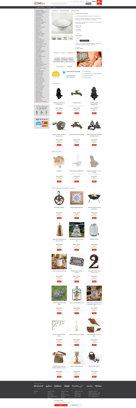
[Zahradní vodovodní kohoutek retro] (76, 133)
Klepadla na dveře (39, 52)
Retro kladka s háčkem (59, 207)
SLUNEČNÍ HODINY (40, 72)
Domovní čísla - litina (39, 17)
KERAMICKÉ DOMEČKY (40, 51)
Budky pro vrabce (39, 28)
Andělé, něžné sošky (39, 23)
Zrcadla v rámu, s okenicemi (41, 101)
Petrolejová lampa (39, 61)
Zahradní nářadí (39, 95)
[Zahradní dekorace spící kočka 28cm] (59, 301)
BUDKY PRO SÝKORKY (40, 27)
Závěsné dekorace (39, 100)
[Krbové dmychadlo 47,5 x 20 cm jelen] (94, 333)
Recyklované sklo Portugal (41, 68)
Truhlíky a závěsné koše (40, 81)
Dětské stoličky (38, 38)
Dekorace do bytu (39, 32)
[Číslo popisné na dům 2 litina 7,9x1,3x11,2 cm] (94, 269)
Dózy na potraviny (39, 45)
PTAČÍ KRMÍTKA (39, 14)
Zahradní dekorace (39, 92)
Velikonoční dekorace (40, 87)
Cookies (62, 397)
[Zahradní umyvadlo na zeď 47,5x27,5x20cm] (59, 101)
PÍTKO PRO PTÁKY (39, 20)
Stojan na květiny (39, 75)
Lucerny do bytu (39, 57)
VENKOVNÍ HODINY (40, 10)
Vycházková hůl (39, 91)
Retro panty (38, 69)
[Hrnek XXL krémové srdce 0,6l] (59, 269)
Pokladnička (59, 171)
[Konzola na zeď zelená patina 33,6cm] (59, 333)
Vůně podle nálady (39, 89)
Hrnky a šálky (38, 49)
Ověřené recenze (64, 391)
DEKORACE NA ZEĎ (40, 34)
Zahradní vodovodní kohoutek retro (76, 134)
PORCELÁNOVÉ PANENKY (41, 64)
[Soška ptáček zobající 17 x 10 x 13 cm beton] (94, 169)
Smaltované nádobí (39, 73)
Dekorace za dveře (39, 36)
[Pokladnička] (59, 169)
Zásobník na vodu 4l (94, 239)
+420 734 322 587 (76, 1)
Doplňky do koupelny (40, 41)
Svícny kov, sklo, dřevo (40, 78)
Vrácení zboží (50, 394)
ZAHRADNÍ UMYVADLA (40, 97)
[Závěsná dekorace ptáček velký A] (76, 169)
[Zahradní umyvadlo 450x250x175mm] (94, 101)
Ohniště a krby (38, 60)
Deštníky (37, 37)
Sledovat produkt (84, 40)
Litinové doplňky (39, 55)
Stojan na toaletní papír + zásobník (76, 334)
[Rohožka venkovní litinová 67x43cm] (76, 269)
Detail (59, 113)
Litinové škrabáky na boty (40, 56)
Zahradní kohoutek (77, 102)
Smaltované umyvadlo (75, 10)
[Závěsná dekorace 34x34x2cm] (76, 206)
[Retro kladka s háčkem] (59, 206)
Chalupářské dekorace (40, 50)
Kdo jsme (49, 397)
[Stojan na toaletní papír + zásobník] (76, 333)
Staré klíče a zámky (39, 74)
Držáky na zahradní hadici (40, 46)
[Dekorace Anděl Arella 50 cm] (76, 364)
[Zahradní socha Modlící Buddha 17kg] (76, 237)
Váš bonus (89, 1)
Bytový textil (38, 29)
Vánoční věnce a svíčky (40, 86)
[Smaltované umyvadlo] (62, 33)
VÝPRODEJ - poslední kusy (41, 22)
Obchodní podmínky (65, 394)
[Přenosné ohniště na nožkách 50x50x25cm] (94, 206)
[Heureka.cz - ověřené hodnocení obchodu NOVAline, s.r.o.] (38, 126)
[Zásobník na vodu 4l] (94, 237)
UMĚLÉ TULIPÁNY (39, 82)
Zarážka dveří (38, 98)
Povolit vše (61, 405)
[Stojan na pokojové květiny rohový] (76, 301)
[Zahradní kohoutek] (76, 101)
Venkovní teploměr (39, 88)
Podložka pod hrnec (39, 63)
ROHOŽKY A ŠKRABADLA (41, 11)
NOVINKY (49, 7)
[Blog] (54, 7)
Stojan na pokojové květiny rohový (76, 302)
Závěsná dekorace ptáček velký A (77, 171)
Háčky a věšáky (39, 47)
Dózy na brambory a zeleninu (41, 43)
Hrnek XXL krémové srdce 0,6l (59, 271)
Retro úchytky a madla (40, 70)
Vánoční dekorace (39, 83)
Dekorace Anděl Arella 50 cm (76, 366)
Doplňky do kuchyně (39, 42)
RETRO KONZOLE (39, 15)
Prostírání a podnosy (39, 65)
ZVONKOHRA (38, 18)
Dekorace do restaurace (40, 33)
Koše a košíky (38, 54)
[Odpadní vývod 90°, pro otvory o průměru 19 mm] (59, 133)
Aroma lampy (38, 24)
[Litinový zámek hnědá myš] (94, 364)
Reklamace (50, 393)
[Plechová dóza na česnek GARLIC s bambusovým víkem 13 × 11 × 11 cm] (94, 301)
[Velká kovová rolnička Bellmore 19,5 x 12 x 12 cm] (59, 237)
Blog (35, 393)
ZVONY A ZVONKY (39, 19)
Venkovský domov (55, 10)
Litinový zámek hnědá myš (94, 366)
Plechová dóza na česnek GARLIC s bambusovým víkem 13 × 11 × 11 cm (94, 304)
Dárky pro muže (39, 31)
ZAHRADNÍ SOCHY (39, 96)
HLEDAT (88, 3)
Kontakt (83, 1)
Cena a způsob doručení (52, 396)
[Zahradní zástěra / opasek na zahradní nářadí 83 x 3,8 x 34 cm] (59, 364)
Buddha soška (38, 25)
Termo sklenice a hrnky (40, 79)
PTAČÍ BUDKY (38, 66)
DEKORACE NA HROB (40, 13)
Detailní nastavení (75, 405)
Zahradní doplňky (39, 93)
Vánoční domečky (39, 84)
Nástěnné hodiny (39, 59)
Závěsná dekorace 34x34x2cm (76, 207)
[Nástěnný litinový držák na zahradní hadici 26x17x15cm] (94, 133)
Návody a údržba (51, 391)
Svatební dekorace (39, 77)
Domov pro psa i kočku (40, 40)
